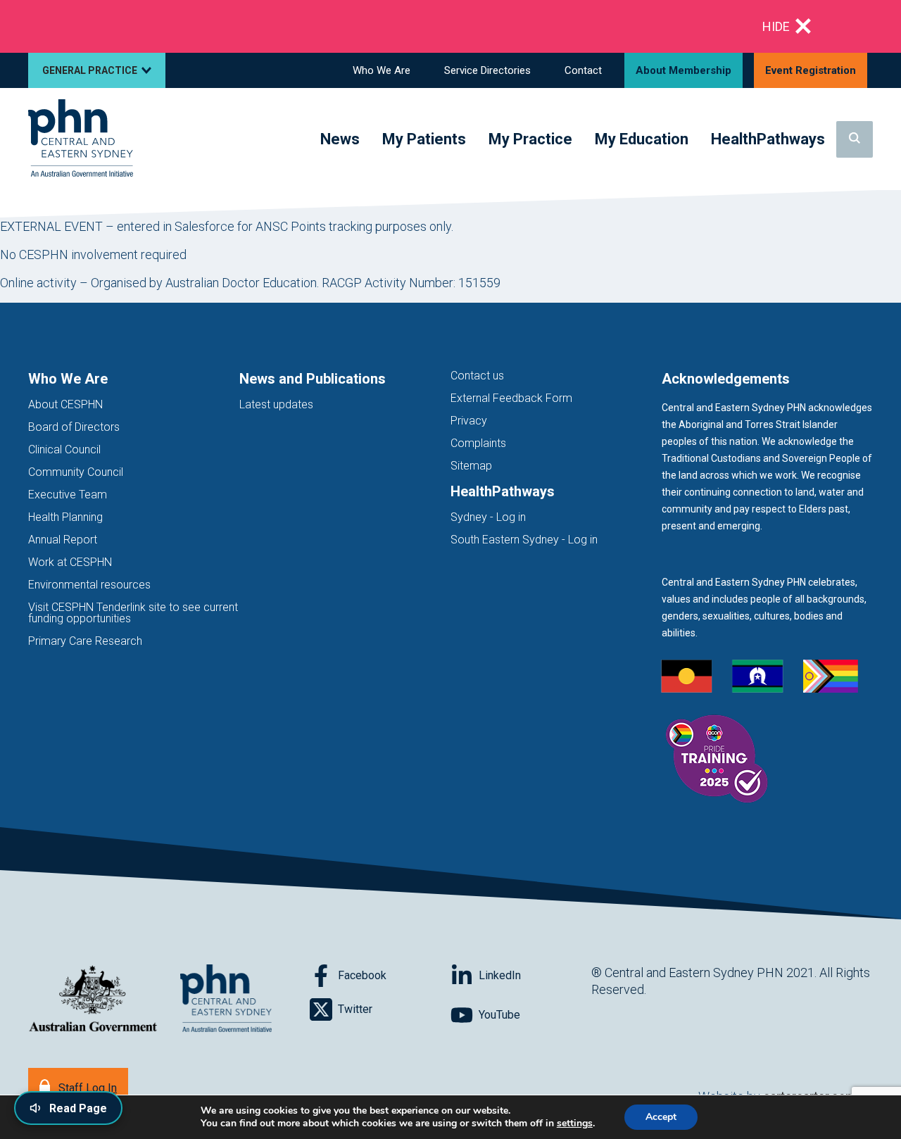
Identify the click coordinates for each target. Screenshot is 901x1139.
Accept (660, 1117)
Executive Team (67, 494)
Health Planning (65, 517)
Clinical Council (64, 449)
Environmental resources (89, 584)
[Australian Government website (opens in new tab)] (93, 999)
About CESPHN (65, 404)
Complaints (478, 443)
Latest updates (276, 404)
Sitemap (471, 465)
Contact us (477, 375)
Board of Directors (74, 427)
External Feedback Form (511, 398)
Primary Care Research (85, 641)
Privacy (468, 420)
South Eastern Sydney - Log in (524, 539)
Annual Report (62, 539)
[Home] (80, 139)
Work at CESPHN (70, 562)
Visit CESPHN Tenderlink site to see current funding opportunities (133, 612)
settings (575, 1123)
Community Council (75, 472)
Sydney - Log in (488, 517)
